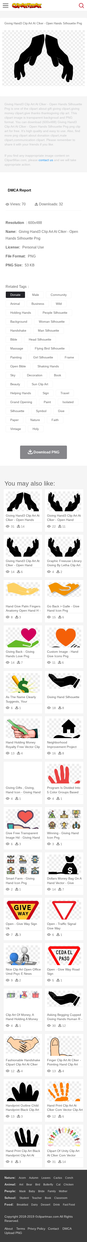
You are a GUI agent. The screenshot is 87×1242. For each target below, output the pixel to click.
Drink (56, 1204)
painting (16, 357)
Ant (21, 1184)
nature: (10, 1177)
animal (15, 303)
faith (55, 420)
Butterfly (48, 1184)
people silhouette (55, 312)
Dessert (45, 1204)
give (61, 411)
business (37, 303)
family (52, 1191)
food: (9, 1204)
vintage (15, 429)
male (35, 295)
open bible (18, 366)
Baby (32, 1191)
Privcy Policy (36, 1228)
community (59, 295)
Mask (22, 1191)
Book (48, 1198)
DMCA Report (19, 190)
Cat (58, 1184)
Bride (41, 1191)
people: (10, 1191)
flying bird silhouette (50, 348)
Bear (29, 1184)
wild (59, 303)
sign (46, 393)
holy (36, 429)
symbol (41, 411)
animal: (10, 1184)
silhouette (17, 411)
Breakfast (22, 1204)
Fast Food (69, 1204)
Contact (53, 1228)
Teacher (37, 1198)
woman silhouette (52, 321)
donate (15, 295)
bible (13, 339)
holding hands (20, 312)
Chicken (69, 1184)
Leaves (45, 1177)
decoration (34, 375)
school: (10, 1198)
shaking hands (48, 366)
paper (14, 420)
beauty (15, 384)
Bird (37, 1184)
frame (69, 357)
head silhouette (40, 339)
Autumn (33, 1177)
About (8, 1228)
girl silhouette (43, 357)
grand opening (21, 402)
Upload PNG (13, 1233)
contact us (46, 160)
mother (63, 1191)
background (18, 321)
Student (24, 1198)
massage (16, 348)
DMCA (66, 1228)
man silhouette (48, 330)
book (57, 375)
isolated (68, 402)
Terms (20, 1228)
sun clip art (40, 384)
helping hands (20, 393)
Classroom (60, 1198)
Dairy (34, 1204)
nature (35, 420)
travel (64, 393)
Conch (69, 1177)
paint (47, 402)
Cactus (58, 1177)
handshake (18, 330)
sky (12, 375)
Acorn (22, 1177)
